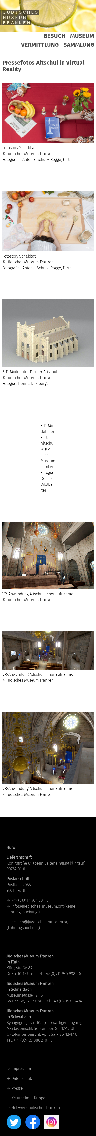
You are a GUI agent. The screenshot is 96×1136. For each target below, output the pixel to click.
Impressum (21, 1068)
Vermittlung (40, 44)
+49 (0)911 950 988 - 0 (29, 900)
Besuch (54, 36)
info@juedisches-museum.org (37, 906)
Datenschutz (22, 1078)
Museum (82, 36)
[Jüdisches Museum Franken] (19, 17)
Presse (17, 1088)
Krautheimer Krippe (28, 1098)
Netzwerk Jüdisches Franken (35, 1107)
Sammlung (79, 44)
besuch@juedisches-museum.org (40, 922)
